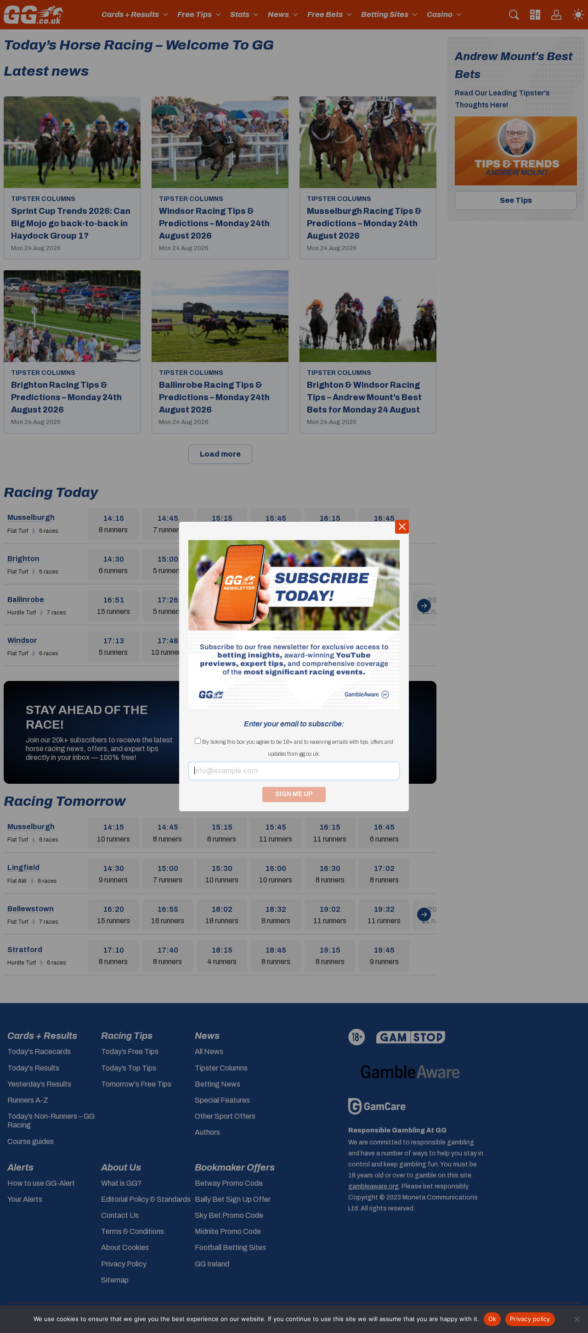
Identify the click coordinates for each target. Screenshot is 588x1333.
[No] (576, 1319)
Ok (492, 1318)
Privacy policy (530, 1318)
